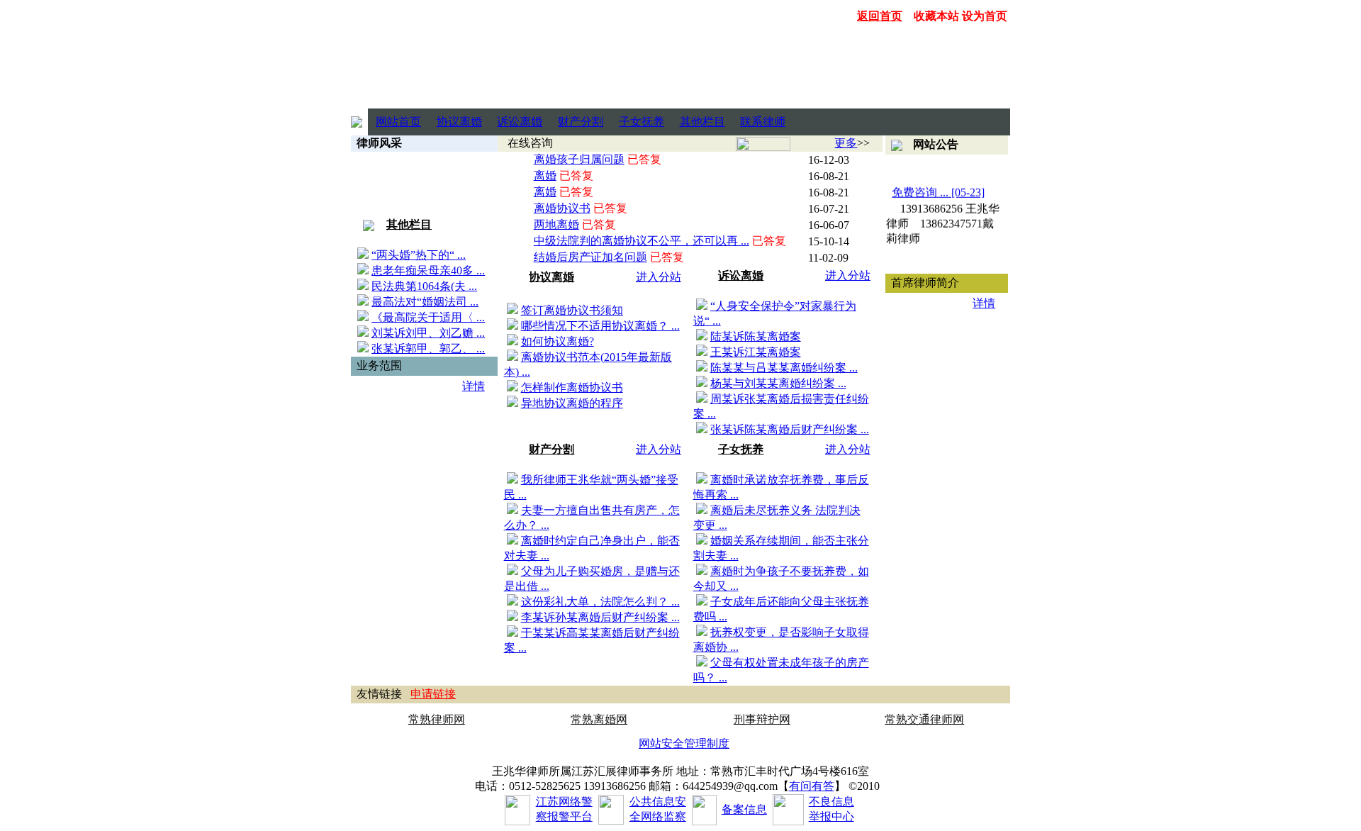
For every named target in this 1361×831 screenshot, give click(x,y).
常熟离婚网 (599, 719)
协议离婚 (459, 122)
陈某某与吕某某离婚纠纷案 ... (784, 368)
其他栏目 (702, 122)
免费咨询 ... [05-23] (938, 190)
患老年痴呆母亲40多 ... (428, 270)
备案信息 (744, 809)
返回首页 (879, 16)
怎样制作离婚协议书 (572, 387)
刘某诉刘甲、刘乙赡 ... (428, 333)
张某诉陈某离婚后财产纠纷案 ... (789, 429)
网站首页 (398, 122)
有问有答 (811, 786)
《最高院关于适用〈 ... (428, 317)
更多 (845, 143)
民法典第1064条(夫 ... (424, 286)
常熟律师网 (436, 719)
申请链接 (433, 694)
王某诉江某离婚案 (755, 352)
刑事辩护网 (762, 719)
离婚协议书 (562, 208)
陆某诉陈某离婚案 (755, 336)
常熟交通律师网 (924, 719)
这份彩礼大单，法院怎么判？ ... (600, 602)
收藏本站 (936, 16)
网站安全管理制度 (684, 743)
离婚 (545, 175)
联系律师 (762, 122)
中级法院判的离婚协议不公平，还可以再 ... (641, 241)
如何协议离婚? (557, 341)
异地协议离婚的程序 (572, 403)
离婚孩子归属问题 (579, 159)
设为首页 (984, 16)
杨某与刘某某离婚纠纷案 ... (778, 383)
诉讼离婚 (519, 122)
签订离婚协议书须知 (572, 310)
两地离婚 (556, 224)
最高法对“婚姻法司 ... (424, 302)
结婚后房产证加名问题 (590, 257)
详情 (473, 386)
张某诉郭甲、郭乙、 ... (428, 348)
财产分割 (580, 122)
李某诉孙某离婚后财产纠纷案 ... (600, 617)
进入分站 (658, 277)
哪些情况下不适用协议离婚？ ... (600, 326)
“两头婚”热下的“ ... (418, 255)
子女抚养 (641, 122)
